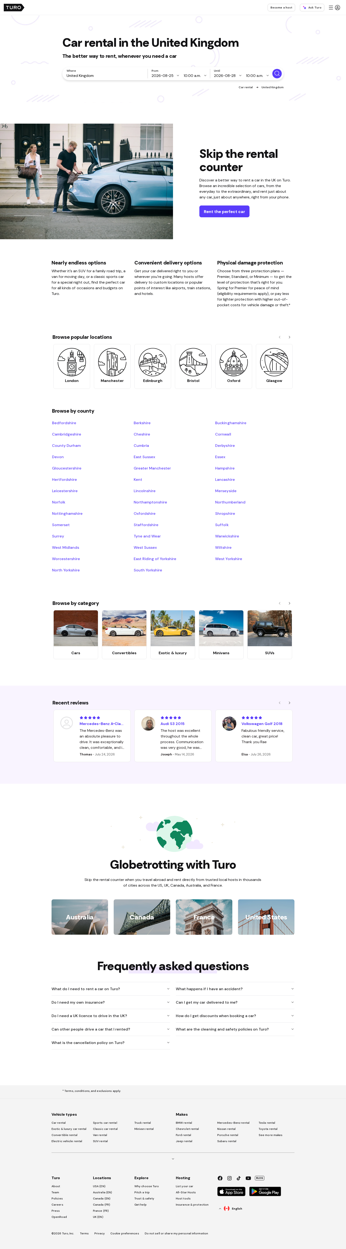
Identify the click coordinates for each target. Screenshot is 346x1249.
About (56, 1186)
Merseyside (225, 491)
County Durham (66, 445)
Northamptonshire (150, 502)
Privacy (99, 1233)
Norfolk (58, 502)
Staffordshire (146, 525)
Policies (57, 1198)
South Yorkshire (148, 570)
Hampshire (224, 468)
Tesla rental (267, 1122)
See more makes (270, 1135)
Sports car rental (105, 1122)
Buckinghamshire (230, 423)
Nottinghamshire (67, 513)
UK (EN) (98, 1217)
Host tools (183, 1198)
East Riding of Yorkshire (155, 559)
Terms (84, 1233)
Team (55, 1192)
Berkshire (142, 423)
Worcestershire (66, 559)
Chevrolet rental (187, 1129)
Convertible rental (64, 1135)
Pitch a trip (142, 1192)
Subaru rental (226, 1141)
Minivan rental (144, 1129)
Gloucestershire (66, 468)
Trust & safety (144, 1198)
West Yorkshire (228, 559)
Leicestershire (65, 491)
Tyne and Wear (147, 536)
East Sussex (144, 457)
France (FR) (101, 1210)
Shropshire (225, 513)
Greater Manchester (152, 468)
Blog (259, 1178)
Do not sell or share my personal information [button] (176, 1233)
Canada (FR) (101, 1204)
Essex (220, 457)
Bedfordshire (64, 423)
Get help (140, 1204)
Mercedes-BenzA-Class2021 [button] (102, 723)
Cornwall (223, 434)
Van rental (100, 1135)
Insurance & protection (192, 1204)
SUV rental (100, 1141)
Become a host (281, 7)
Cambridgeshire (66, 434)
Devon (58, 457)
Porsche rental (227, 1135)
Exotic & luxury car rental (69, 1129)
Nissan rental (226, 1129)
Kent (138, 479)
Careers (57, 1204)
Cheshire (142, 434)
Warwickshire (227, 536)
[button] (334, 7)
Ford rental (183, 1135)
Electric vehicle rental (67, 1141)
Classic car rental (105, 1129)
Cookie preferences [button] (124, 1233)
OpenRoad (59, 1217)
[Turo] (14, 7)
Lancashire (225, 479)
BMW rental (184, 1122)
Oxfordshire (145, 513)
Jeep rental (184, 1141)
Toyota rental (268, 1129)
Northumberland (230, 502)
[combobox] (106, 75)
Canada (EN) (101, 1198)
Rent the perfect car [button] (224, 211)
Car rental (246, 87)
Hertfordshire (64, 479)
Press (56, 1210)
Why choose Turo (146, 1186)
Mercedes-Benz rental (233, 1122)
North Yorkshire (66, 570)
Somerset (61, 525)
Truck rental (142, 1122)
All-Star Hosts (186, 1192)
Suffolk (221, 525)
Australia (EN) (102, 1192)
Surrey (58, 536)
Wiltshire (223, 547)
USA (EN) (99, 1186)
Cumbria (141, 445)
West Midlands (65, 547)
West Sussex (145, 547)
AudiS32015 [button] (173, 723)
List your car (184, 1186)
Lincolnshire (145, 491)
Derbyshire (225, 445)
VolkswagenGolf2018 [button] (261, 723)
